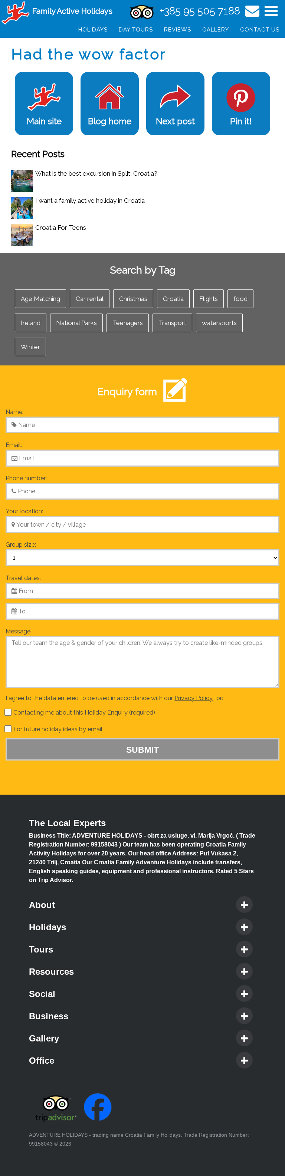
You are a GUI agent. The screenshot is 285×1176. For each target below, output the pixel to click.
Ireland (30, 323)
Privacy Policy (193, 698)
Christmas (133, 298)
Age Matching (40, 298)
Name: (14, 411)
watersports (219, 323)
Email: (14, 444)
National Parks (76, 323)
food (240, 298)
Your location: (24, 511)
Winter (30, 347)
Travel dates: (23, 578)
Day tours (136, 29)
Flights (208, 298)
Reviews (177, 29)
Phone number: (26, 478)
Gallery (215, 29)
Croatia (173, 298)
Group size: (21, 544)
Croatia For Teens (60, 227)
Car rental (90, 298)
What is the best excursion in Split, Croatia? (96, 173)
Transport (172, 323)
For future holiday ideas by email (57, 729)
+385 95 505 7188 (200, 11)
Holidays (93, 29)
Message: (19, 631)
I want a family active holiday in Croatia (90, 200)
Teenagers (127, 323)
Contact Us (259, 29)
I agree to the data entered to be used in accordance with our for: (114, 698)
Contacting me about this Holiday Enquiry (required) (83, 712)
